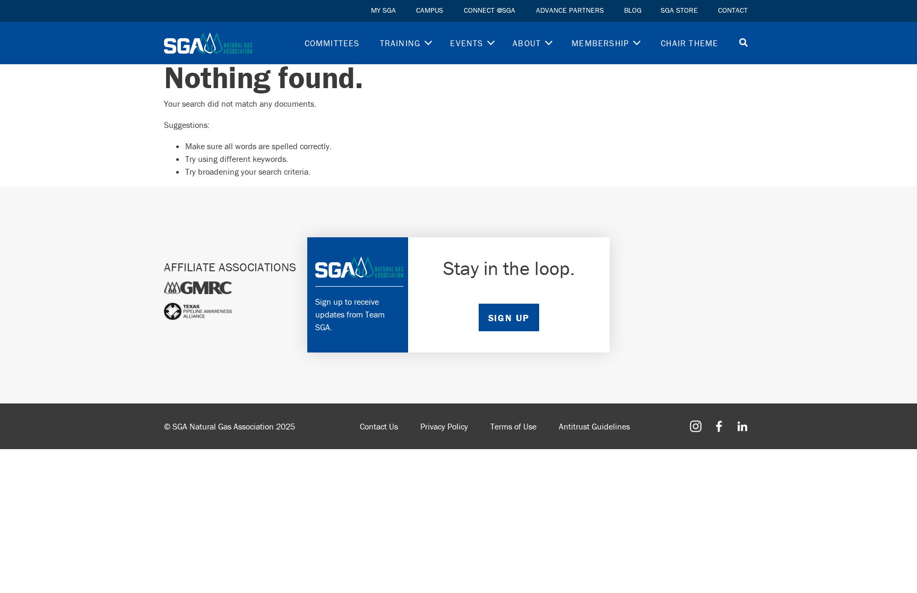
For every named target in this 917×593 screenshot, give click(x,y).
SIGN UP (509, 318)
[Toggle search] (743, 43)
